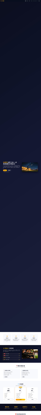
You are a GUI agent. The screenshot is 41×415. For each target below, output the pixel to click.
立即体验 (5, 170)
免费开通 (8, 399)
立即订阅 (20, 399)
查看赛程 (9, 170)
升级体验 (32, 399)
